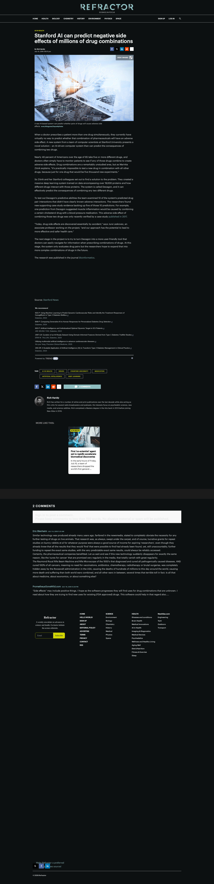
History (109, 628)
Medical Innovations (140, 624)
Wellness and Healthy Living (143, 642)
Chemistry (110, 624)
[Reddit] (127, 49)
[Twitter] (117, 49)
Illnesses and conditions (142, 617)
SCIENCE (109, 614)
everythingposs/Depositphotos (52, 126)
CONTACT (84, 642)
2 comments (84, 387)
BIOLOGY (56, 18)
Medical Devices (138, 635)
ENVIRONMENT (94, 18)
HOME (35, 18)
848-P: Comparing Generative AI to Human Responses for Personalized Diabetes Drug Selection (73, 322)
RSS (81, 645)
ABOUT (83, 624)
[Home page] (107, 7)
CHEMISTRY (68, 18)
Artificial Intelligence (52, 376)
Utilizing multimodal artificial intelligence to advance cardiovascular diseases (64, 341)
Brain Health (137, 621)
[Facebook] (112, 49)
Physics (109, 635)
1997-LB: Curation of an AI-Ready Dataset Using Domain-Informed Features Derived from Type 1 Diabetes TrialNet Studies (83, 335)
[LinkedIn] (122, 49)
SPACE (118, 18)
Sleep (134, 655)
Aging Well (136, 645)
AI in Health (39, 30)
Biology (109, 621)
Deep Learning (74, 376)
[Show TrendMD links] (132, 358)
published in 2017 (118, 216)
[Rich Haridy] (39, 401)
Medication (99, 371)
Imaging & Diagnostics (141, 631)
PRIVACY (83, 638)
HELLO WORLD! (86, 617)
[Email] (132, 49)
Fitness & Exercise (139, 652)
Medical (109, 631)
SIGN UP (161, 18)
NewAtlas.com (164, 614)
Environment (111, 617)
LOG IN (171, 18)
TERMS (82, 635)
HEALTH (45, 18)
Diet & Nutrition (138, 648)
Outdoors (162, 624)
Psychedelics (137, 638)
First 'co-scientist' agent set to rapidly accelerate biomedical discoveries (83, 454)
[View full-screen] (130, 57)
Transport (162, 628)
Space (108, 638)
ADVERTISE (84, 631)
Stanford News (51, 299)
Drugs (61, 371)
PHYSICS (108, 18)
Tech (160, 621)
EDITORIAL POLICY (87, 628)
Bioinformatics (86, 257)
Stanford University (79, 371)
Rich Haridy (53, 397)
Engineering (163, 617)
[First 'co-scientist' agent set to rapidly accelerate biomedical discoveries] (84, 437)
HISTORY (81, 18)
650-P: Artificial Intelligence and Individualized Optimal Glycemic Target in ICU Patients (69, 328)
